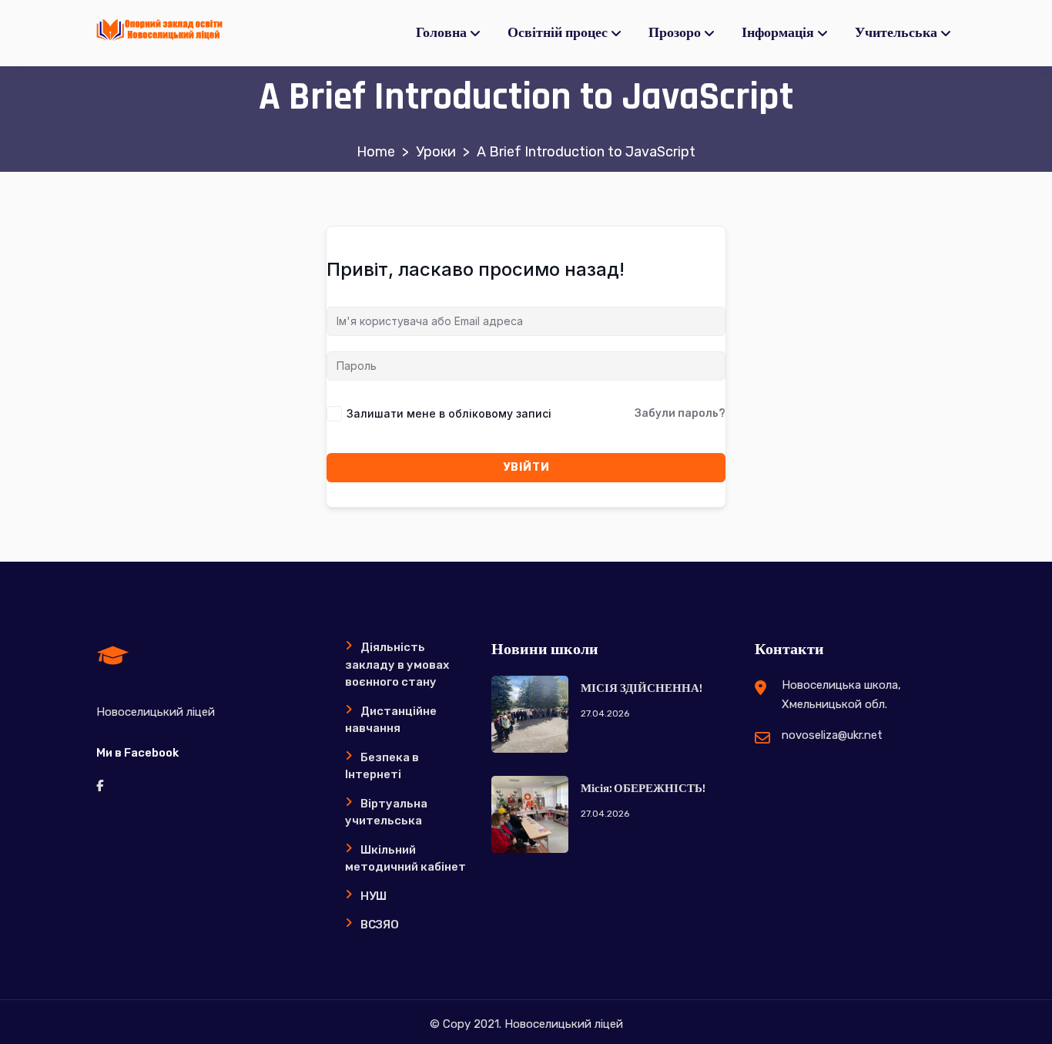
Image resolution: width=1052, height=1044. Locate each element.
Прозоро (674, 33)
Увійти (526, 467)
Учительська (896, 33)
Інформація (778, 33)
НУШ (373, 896)
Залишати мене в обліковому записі (449, 413)
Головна (441, 33)
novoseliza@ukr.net (832, 735)
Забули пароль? (680, 413)
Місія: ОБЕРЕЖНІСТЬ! (643, 788)
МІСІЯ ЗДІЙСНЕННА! (641, 688)
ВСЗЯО (379, 925)
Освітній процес (558, 33)
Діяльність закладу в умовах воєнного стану (397, 664)
